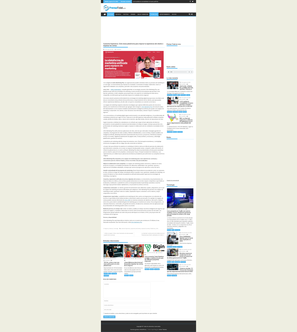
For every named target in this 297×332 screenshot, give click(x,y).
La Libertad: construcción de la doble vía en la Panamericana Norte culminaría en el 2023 (152, 234)
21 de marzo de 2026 (173, 209)
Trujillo (188, 95)
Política (125, 14)
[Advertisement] (148, 28)
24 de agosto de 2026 (185, 97)
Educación (169, 111)
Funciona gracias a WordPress (138, 329)
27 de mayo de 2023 (129, 258)
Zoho (157, 228)
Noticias (110, 14)
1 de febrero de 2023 (150, 252)
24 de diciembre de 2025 (186, 232)
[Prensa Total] (105, 14)
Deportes (118, 14)
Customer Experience (125, 228)
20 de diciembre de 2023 (110, 258)
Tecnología (154, 14)
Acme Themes (163, 329)
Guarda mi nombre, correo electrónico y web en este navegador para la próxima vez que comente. (131, 313)
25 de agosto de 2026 (185, 82)
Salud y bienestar (143, 14)
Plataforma (152, 228)
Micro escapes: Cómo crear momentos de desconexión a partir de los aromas (118, 234)
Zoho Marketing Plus (136, 222)
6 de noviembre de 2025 (186, 249)
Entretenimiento (165, 14)
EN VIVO (174, 14)
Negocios (106, 228)
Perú (110, 273)
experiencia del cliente (136, 228)
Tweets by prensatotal (173, 180)
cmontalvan (118, 49)
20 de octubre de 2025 (186, 264)
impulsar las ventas (145, 228)
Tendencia (106, 275)
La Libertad (169, 95)
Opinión (133, 14)
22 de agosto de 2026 (185, 114)
